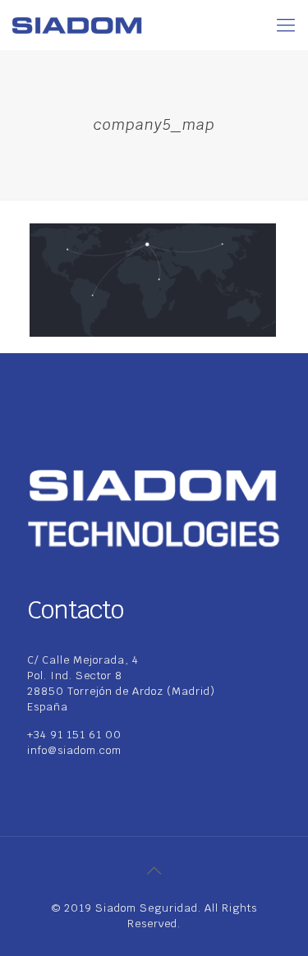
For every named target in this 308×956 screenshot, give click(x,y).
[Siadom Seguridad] (77, 24)
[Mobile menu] (286, 25)
